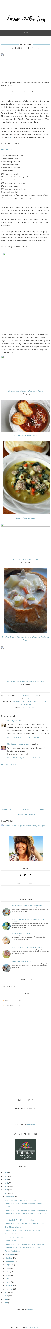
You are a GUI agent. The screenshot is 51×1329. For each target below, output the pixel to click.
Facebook (25, 695)
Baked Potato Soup (13, 1251)
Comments (8, 1006)
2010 (6, 1296)
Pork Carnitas (10, 1241)
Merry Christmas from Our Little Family (20, 1200)
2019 (6, 1173)
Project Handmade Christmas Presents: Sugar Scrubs (28, 921)
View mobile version (25, 814)
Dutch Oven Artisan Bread (21, 934)
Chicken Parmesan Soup (25, 435)
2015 (6, 1183)
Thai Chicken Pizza (13, 1227)
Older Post (45, 809)
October (9, 1258)
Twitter (34, 695)
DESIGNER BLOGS (32, 1327)
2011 (6, 1292)
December (10, 1197)
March (8, 1282)
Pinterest (45, 695)
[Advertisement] (25, 787)
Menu (25, 32)
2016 (6, 1180)
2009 (6, 1299)
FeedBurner (31, 1125)
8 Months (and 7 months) (15, 1237)
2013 (6, 1190)
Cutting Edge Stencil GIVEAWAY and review (22, 1248)
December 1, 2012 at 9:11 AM (23, 737)
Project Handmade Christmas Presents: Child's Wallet (26, 1244)
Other (26, 698)
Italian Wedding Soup (25, 518)
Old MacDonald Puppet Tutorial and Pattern (27, 906)
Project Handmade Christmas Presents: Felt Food (25, 1223)
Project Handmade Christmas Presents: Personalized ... (27, 1210)
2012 (6, 1193)
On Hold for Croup (12, 1234)
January (9, 1289)
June (8, 1272)
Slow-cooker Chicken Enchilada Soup (25, 391)
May (7, 1275)
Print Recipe (6, 149)
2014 (6, 1186)
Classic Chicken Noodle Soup (25, 559)
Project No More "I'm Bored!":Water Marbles (27, 948)
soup (33, 707)
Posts (6, 1001)
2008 (6, 1303)
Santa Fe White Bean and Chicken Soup (25, 681)
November (10, 1255)
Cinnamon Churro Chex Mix (21, 962)
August (9, 1265)
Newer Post (6, 809)
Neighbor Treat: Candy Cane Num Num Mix (22, 1230)
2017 (6, 1176)
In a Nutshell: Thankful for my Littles (19, 1220)
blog (9, 137)
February (9, 1286)
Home (26, 809)
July (7, 1268)
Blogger (30, 1309)
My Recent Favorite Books (19, 744)
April (8, 1279)
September (10, 1261)
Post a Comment (8, 764)
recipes (26, 707)
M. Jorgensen (13, 720)
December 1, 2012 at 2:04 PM (23, 758)
